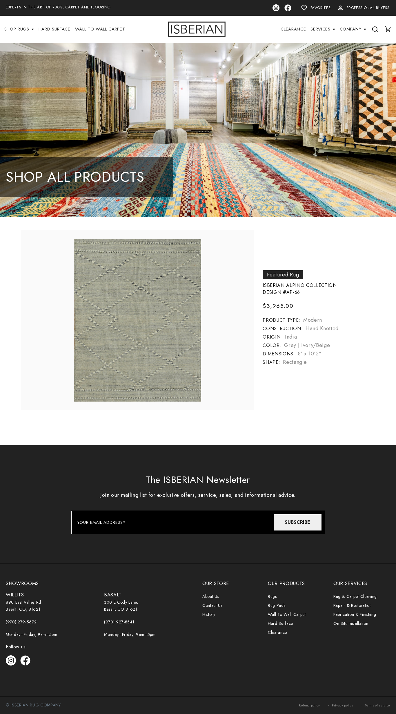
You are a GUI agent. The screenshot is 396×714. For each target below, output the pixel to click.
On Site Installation (350, 623)
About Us (210, 596)
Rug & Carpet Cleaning (355, 596)
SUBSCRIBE (297, 522)
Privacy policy (342, 705)
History (208, 614)
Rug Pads (276, 605)
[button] (19, 29)
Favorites (320, 7)
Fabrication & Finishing (354, 614)
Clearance (277, 632)
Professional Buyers (368, 7)
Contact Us (212, 605)
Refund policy (309, 705)
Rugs (272, 596)
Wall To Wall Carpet (287, 614)
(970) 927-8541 (119, 622)
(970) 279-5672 (21, 622)
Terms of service (377, 705)
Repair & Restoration (352, 605)
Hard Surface (280, 623)
